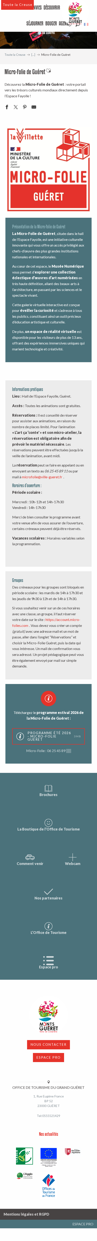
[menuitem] (37, 8)
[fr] (86, 24)
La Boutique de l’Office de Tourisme (48, 829)
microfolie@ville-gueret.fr (42, 477)
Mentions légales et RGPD (26, 1214)
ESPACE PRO (49, 1057)
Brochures (48, 794)
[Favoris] (70, 24)
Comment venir (30, 863)
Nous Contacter (49, 1044)
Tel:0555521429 (48, 1116)
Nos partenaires (48, 898)
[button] (78, 24)
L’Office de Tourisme (49, 932)
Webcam (72, 863)
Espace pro (48, 967)
